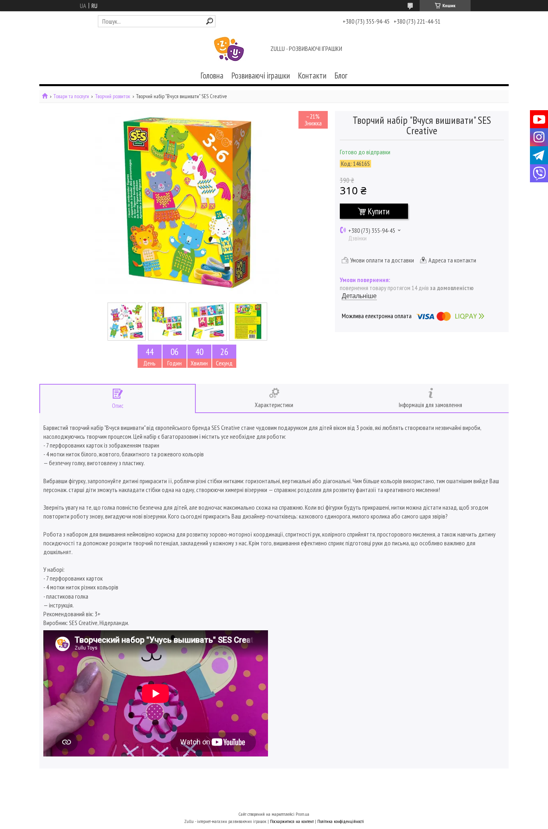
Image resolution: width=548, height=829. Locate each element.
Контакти (312, 75)
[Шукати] (209, 21)
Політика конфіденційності (340, 821)
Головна (212, 75)
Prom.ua (302, 814)
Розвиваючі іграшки (260, 75)
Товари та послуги (71, 96)
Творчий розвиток (112, 96)
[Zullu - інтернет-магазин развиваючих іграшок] (229, 49)
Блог (341, 75)
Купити (379, 211)
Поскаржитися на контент (292, 821)
